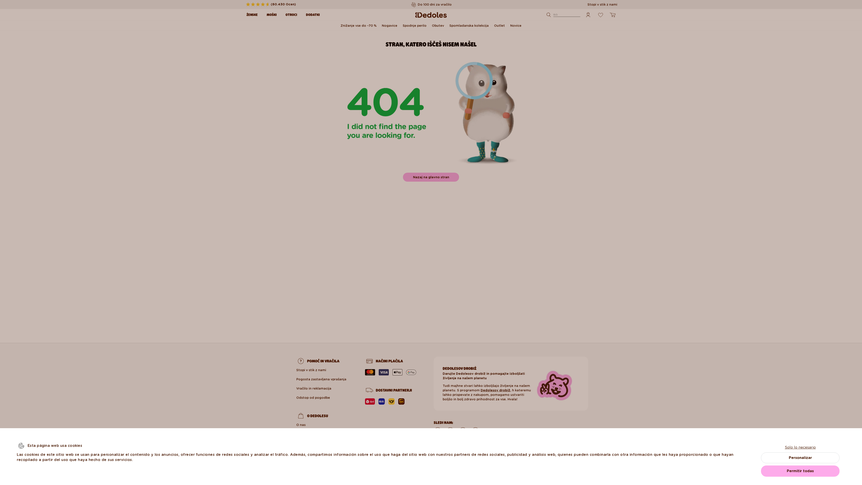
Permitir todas (800, 471)
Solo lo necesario (800, 447)
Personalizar (800, 458)
